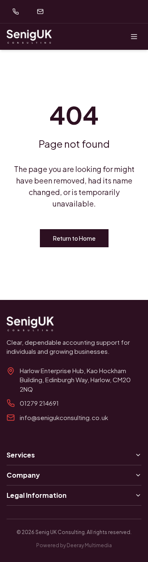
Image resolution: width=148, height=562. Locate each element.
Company (23, 475)
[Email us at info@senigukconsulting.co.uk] (40, 11)
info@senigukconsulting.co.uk (64, 417)
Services (21, 455)
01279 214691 (39, 403)
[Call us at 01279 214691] (16, 11)
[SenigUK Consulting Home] (29, 37)
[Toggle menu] (134, 36)
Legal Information (37, 495)
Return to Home (74, 238)
